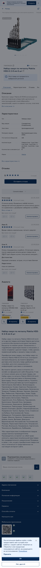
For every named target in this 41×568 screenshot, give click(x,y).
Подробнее (23, 551)
